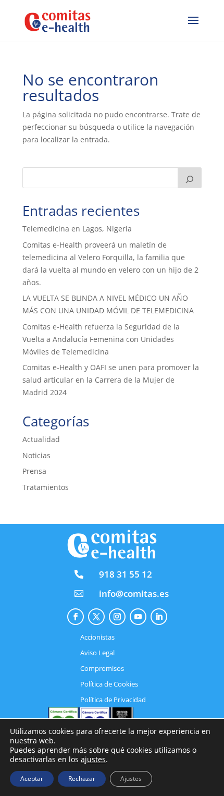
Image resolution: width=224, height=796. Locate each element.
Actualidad (41, 439)
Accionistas (97, 637)
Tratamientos (45, 487)
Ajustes (131, 778)
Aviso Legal (97, 653)
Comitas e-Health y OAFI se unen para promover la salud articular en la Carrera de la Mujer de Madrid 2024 (110, 379)
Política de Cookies (109, 684)
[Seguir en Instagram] (117, 616)
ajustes (93, 759)
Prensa (34, 471)
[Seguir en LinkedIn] (159, 616)
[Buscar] (190, 177)
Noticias (36, 455)
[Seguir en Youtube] (138, 616)
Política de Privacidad (113, 700)
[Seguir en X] (96, 616)
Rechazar (81, 778)
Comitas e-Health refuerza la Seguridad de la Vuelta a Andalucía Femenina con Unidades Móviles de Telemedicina (101, 339)
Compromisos (102, 669)
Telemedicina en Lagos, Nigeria (77, 229)
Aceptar (31, 778)
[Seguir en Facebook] (75, 616)
